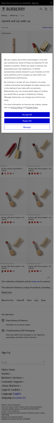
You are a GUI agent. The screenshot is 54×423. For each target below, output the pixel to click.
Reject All (27, 120)
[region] (27, 93)
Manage (27, 127)
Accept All (27, 114)
